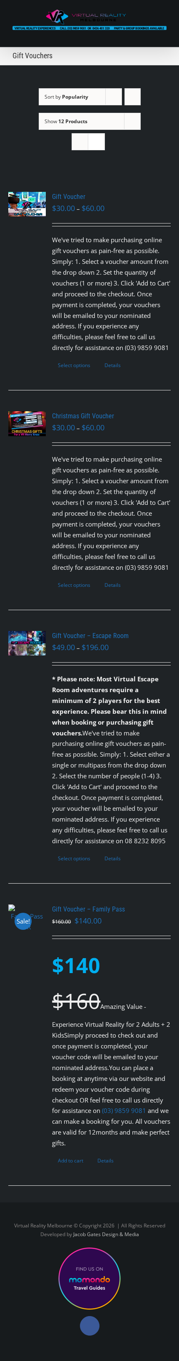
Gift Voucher (68, 197)
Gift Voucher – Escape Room (90, 636)
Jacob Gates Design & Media (106, 1234)
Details (112, 365)
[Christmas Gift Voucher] (27, 423)
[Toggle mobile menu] (163, 34)
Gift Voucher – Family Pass (88, 909)
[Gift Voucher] (27, 204)
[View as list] (96, 142)
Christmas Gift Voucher (83, 416)
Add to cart (70, 1160)
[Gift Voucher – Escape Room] (27, 643)
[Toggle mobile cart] (148, 34)
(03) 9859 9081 (124, 1110)
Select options (74, 365)
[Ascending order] (132, 96)
